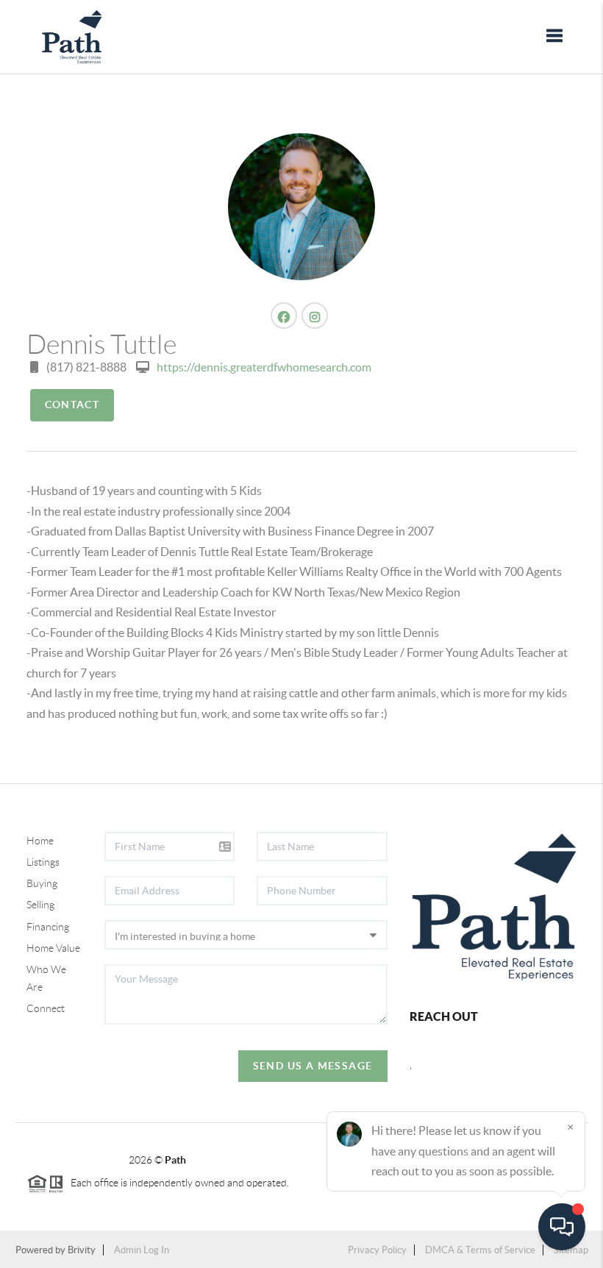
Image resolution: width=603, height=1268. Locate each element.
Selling (40, 905)
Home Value (53, 948)
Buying (41, 883)
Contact (72, 404)
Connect (45, 1008)
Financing (47, 927)
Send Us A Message (313, 1066)
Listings (43, 862)
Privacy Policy (377, 1249)
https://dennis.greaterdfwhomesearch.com (264, 367)
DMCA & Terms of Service (480, 1249)
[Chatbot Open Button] (561, 1226)
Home (40, 841)
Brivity (82, 1249)
